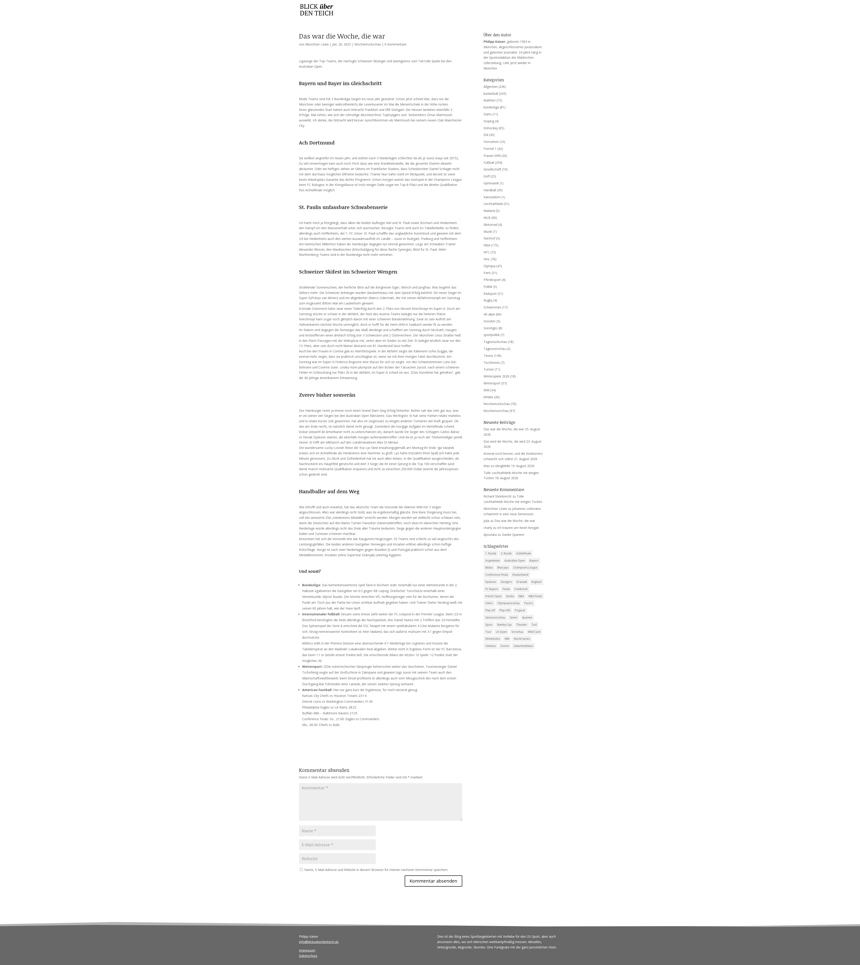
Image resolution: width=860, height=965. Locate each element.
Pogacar (520, 610)
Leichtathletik (493, 204)
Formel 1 (490, 148)
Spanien (527, 617)
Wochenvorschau (496, 411)
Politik (488, 286)
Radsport (490, 293)
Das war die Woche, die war (504, 429)
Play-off (490, 610)
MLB (487, 217)
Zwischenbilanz (523, 646)
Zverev (504, 646)
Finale (506, 589)
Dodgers (506, 582)
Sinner (514, 617)
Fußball (489, 162)
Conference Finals (496, 575)
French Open (493, 596)
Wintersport (492, 383)
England (536, 582)
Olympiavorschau (508, 603)
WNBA (488, 397)
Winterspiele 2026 (496, 376)
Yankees (490, 646)
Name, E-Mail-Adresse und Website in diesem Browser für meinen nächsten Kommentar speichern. (376, 870)
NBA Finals (535, 596)
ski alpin (489, 314)
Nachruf (489, 238)
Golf (487, 176)
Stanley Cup (504, 625)
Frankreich (521, 589)
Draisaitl (521, 582)
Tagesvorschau (495, 349)
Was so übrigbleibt (497, 466)
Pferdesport (492, 280)
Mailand (489, 211)
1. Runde (490, 553)
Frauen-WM (492, 155)
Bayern (533, 560)
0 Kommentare (395, 44)
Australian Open (514, 560)
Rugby (488, 300)
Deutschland (520, 575)
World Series (522, 639)
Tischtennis (492, 362)
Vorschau (517, 632)
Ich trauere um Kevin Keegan (518, 528)
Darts (488, 114)
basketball (491, 93)
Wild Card (534, 632)
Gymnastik (491, 183)
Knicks (510, 596)
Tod (534, 625)
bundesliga (491, 107)
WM (486, 390)
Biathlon (490, 100)
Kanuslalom (492, 197)
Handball (490, 190)
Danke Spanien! (513, 534)
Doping (489, 121)
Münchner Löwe (317, 44)
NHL (487, 259)
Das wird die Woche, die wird (504, 441)
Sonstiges (491, 328)
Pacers (528, 603)
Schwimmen (492, 307)
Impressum (307, 950)
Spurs (488, 625)
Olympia (489, 266)
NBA (487, 245)
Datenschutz (308, 956)
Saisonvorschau (495, 617)
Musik (488, 231)
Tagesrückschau (495, 342)
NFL (487, 252)
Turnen (489, 369)
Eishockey (491, 128)
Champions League (525, 567)
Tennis (488, 355)
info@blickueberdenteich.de (319, 942)
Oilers (489, 603)
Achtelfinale (523, 553)
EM (486, 135)
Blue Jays (503, 567)
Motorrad (490, 224)
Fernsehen (491, 142)
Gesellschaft (492, 169)
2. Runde (506, 553)
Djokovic (490, 582)
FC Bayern (491, 589)
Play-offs (504, 610)
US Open (501, 632)
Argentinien (492, 560)
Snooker (490, 321)
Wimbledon (492, 639)
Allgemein (491, 86)
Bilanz (489, 567)
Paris (487, 273)
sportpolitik (492, 335)
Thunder (521, 625)
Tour (488, 632)
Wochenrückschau (368, 44)
